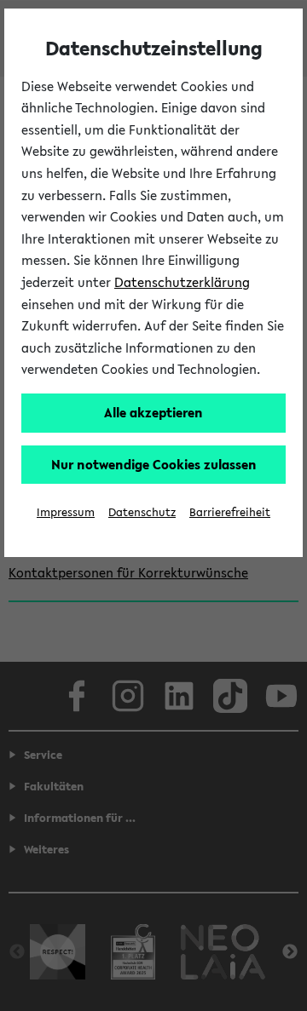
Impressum (66, 512)
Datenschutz (142, 512)
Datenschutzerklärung (182, 282)
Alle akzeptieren (153, 412)
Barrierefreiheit (229, 512)
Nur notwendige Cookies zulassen (154, 464)
